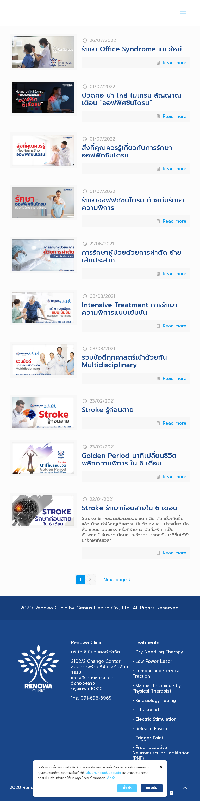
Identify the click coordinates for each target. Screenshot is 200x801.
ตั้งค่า (111, 777)
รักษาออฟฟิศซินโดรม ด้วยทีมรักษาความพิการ (133, 204)
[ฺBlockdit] (171, 793)
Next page (115, 579)
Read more (174, 62)
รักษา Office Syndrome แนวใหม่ (132, 49)
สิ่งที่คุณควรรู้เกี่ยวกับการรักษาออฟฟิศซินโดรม (127, 151)
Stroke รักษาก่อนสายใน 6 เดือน (129, 508)
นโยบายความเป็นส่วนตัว (103, 772)
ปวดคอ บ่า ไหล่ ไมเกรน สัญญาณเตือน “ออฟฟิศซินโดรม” (132, 99)
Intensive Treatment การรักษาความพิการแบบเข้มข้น (129, 309)
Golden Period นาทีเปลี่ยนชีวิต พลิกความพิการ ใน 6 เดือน (129, 459)
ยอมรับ (151, 787)
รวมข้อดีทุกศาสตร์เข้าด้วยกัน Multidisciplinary (124, 361)
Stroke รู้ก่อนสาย (108, 410)
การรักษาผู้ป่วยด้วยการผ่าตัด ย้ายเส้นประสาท (132, 256)
